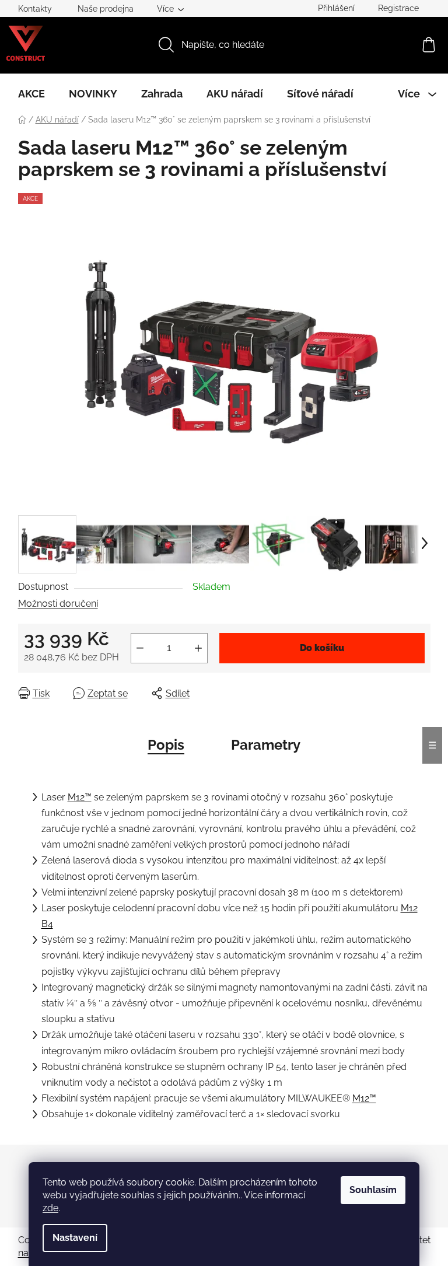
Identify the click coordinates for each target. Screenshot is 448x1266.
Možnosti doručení (58, 603)
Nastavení (74, 1237)
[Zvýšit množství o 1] (198, 648)
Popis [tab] (166, 744)
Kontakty (35, 8)
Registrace (398, 8)
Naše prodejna (106, 8)
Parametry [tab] (265, 744)
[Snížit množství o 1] (140, 648)
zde (50, 1207)
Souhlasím (373, 1189)
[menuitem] (31, 94)
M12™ (80, 797)
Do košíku (322, 647)
